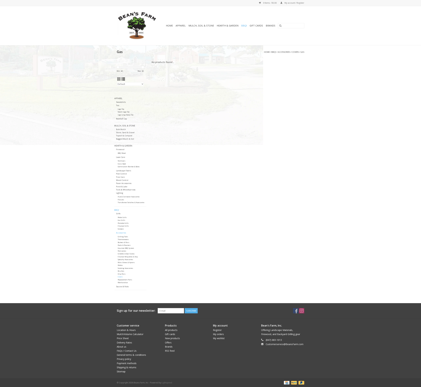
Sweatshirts (121, 102)
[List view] (123, 79)
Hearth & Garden (227, 25)
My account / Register (294, 2)
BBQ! (244, 25)
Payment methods (126, 363)
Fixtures (121, 200)
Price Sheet (123, 338)
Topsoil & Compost (124, 135)
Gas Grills (121, 220)
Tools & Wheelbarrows (125, 189)
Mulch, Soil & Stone (201, 25)
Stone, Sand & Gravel (125, 132)
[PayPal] (293, 382)
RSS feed (169, 350)
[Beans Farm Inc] (138, 25)
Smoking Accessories (125, 268)
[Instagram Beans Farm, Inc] (301, 310)
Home (169, 25)
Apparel (181, 25)
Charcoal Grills (123, 226)
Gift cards (256, 25)
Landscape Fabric (123, 170)
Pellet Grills (122, 217)
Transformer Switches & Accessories (131, 202)
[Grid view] (119, 79)
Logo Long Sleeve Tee (125, 115)
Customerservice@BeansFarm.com (284, 344)
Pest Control (121, 173)
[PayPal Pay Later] (300, 382)
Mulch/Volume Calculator (130, 334)
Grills (118, 213)
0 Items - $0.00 (270, 2)
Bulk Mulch (121, 129)
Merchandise (123, 282)
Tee (117, 105)
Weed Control (122, 180)
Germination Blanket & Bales (129, 167)
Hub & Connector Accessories (129, 197)
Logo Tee (121, 109)
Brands (270, 25)
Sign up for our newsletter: (136, 310)
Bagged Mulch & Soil (125, 139)
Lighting (119, 193)
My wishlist (219, 338)
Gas (302, 52)
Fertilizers (121, 161)
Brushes (121, 271)
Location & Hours (126, 330)
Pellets (120, 265)
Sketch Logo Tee (123, 112)
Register (217, 330)
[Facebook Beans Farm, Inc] (295, 310)
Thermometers (123, 239)
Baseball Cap (121, 118)
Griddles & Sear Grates (126, 254)
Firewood (120, 149)
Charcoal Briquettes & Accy (128, 257)
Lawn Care (120, 157)
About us (121, 346)
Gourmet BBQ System (126, 248)
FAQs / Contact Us (126, 350)
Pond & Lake (121, 186)
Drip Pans (121, 274)
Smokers (121, 229)
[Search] (280, 25)
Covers (295, 52)
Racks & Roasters (124, 245)
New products (172, 338)
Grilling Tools (123, 237)
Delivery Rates (124, 342)
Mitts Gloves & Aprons (126, 262)
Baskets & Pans (123, 242)
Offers (168, 342)
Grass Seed (122, 164)
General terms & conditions (131, 354)
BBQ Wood (122, 153)
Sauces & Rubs (122, 286)
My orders (218, 334)
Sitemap (121, 371)
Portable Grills (123, 223)
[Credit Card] (286, 382)
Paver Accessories (123, 183)
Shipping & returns (126, 367)
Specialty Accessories (125, 259)
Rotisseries (122, 251)
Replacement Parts (125, 280)
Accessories (284, 52)
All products (171, 330)
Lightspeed (167, 382)
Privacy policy (124, 359)
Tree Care (120, 177)
